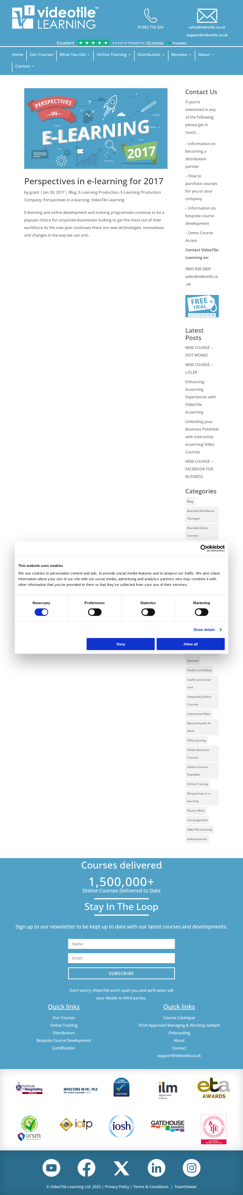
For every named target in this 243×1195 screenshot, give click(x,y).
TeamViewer (186, 1186)
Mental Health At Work (199, 727)
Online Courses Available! (197, 771)
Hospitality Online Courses (199, 700)
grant (34, 192)
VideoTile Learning (107, 199)
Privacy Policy (117, 1186)
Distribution (148, 55)
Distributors (64, 1032)
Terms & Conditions (151, 1186)
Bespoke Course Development (64, 1040)
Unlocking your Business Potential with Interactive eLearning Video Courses (201, 437)
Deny (121, 644)
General (192, 661)
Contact (22, 66)
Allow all (190, 644)
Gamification (63, 1048)
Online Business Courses (198, 753)
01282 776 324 (150, 27)
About (204, 55)
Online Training (111, 55)
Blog (72, 192)
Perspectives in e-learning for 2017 (94, 181)
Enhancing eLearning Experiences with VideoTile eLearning (200, 397)
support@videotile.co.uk (207, 34)
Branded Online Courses (198, 532)
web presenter (197, 839)
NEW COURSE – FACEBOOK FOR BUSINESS (199, 469)
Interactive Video (198, 714)
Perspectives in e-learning (66, 199)
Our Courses (41, 55)
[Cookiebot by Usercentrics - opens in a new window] (204, 548)
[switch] (95, 612)
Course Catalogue (179, 1017)
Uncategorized (197, 820)
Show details (204, 630)
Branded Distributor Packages (201, 514)
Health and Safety (199, 670)
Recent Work (196, 811)
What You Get (73, 55)
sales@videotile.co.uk (207, 27)
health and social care (198, 683)
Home (17, 55)
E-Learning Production (98, 192)
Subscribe (121, 973)
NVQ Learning (196, 740)
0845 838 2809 (198, 268)
